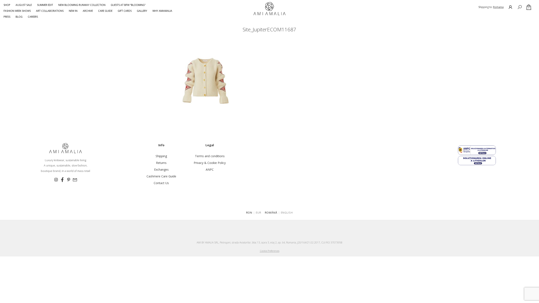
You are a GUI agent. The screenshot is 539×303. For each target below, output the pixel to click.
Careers (33, 17)
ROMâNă (271, 212)
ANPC (210, 169)
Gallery (142, 11)
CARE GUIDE (105, 11)
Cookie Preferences (269, 250)
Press (7, 17)
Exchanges (161, 169)
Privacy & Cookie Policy (210, 163)
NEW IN (73, 11)
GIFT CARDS (125, 11)
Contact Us (161, 183)
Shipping (161, 156)
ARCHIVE (88, 11)
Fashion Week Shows (17, 11)
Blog (19, 17)
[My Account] (510, 7)
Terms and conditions (210, 156)
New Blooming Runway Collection (81, 5)
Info (161, 145)
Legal (209, 145)
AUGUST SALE (24, 5)
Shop (7, 5)
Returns (161, 163)
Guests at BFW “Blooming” (128, 5)
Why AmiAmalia (162, 11)
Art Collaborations (50, 11)
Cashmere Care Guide (161, 176)
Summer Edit (45, 5)
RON (249, 212)
